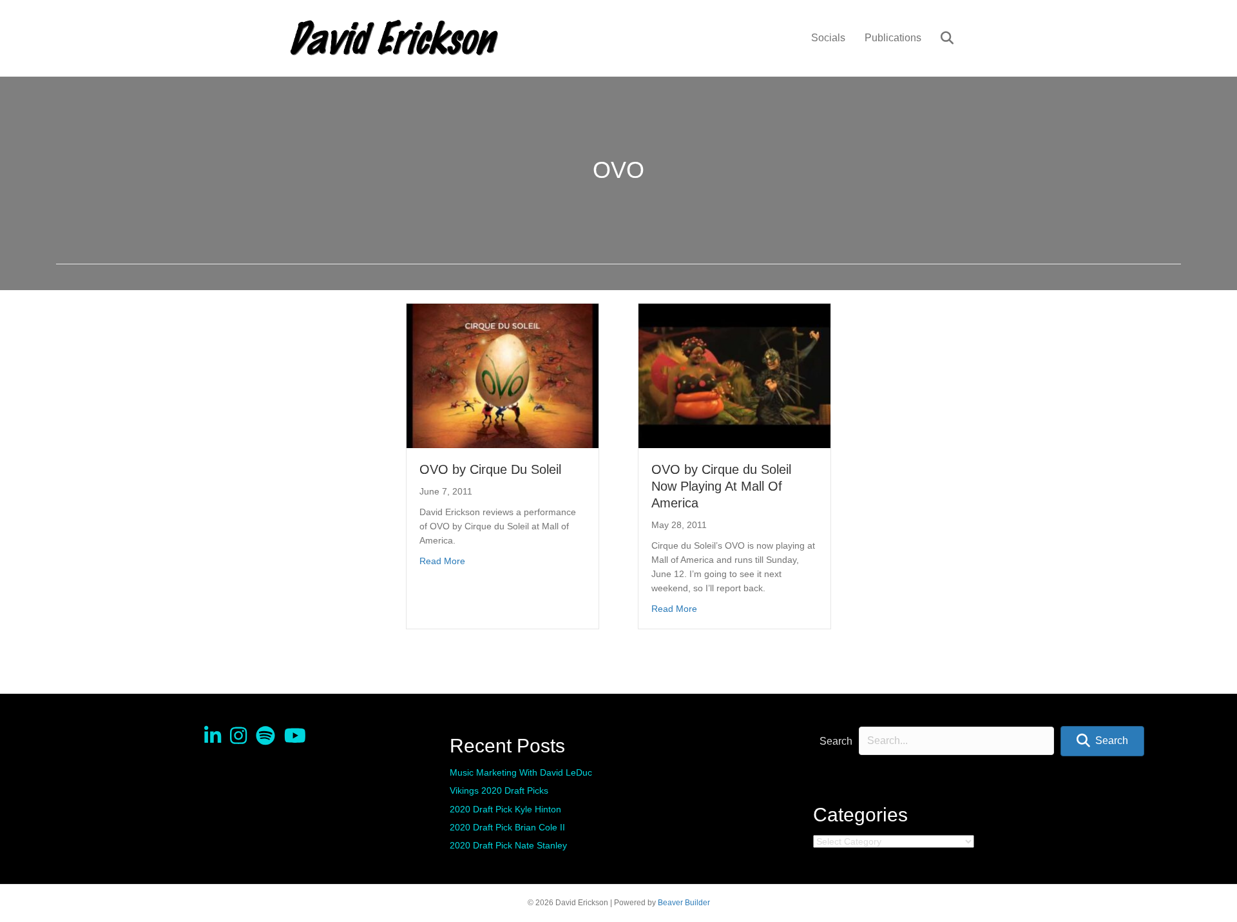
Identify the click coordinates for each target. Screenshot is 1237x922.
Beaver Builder (684, 902)
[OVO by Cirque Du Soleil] (503, 375)
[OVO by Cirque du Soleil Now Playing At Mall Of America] (734, 375)
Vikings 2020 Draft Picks (499, 790)
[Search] (939, 38)
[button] (1102, 741)
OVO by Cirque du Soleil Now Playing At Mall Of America (721, 486)
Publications (893, 37)
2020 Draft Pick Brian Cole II (507, 827)
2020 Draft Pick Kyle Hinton (505, 809)
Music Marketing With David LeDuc (521, 772)
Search (836, 741)
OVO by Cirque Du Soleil (490, 469)
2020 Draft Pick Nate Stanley (508, 845)
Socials (828, 37)
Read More (442, 560)
